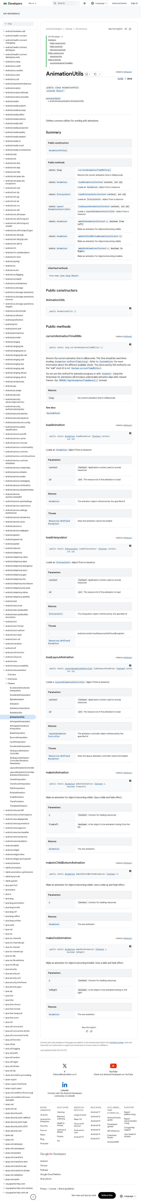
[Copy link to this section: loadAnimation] (67, 425)
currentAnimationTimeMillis (93, 170)
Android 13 (95, 1129)
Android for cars (79, 1131)
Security (44, 1126)
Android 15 (95, 1121)
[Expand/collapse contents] (62, 36)
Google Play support (129, 1128)
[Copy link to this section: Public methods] (73, 327)
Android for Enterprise (45, 1120)
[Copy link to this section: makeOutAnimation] (74, 938)
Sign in (134, 3)
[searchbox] (18, 24)
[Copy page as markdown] (95, 74)
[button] (18, 31)
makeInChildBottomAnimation (93, 236)
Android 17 (95, 1112)
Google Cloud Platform (50, 1174)
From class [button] (63, 275)
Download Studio (111, 1136)
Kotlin (120, 78)
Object (59, 91)
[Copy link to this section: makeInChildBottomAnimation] (87, 863)
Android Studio (119, 3)
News (42, 1134)
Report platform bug (129, 1113)
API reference (11, 13)
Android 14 (95, 1125)
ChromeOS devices (79, 1124)
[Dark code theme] (130, 308)
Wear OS (78, 1119)
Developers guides (112, 1125)
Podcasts (44, 1143)
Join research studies (130, 1135)
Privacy (60, 1136)
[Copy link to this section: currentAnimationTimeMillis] (84, 336)
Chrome (43, 1165)
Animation (62, 182)
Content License (117, 1042)
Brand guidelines (66, 1189)
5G (58, 1141)
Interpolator (64, 194)
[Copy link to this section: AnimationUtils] (67, 300)
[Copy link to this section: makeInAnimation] (71, 772)
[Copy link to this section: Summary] (64, 132)
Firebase (44, 1170)
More (31, 3)
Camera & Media (61, 1130)
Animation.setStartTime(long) (71, 361)
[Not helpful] (130, 29)
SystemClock (106, 361)
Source (43, 1130)
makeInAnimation (87, 221)
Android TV (79, 1137)
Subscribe (107, 1195)
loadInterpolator (87, 194)
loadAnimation (85, 182)
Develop (69, 29)
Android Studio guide (114, 1118)
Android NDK (113, 1142)
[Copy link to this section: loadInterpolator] (70, 537)
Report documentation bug (130, 1120)
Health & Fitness (60, 1124)
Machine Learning (61, 1117)
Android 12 (95, 1134)
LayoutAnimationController (59, 207)
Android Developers (54, 29)
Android (44, 1115)
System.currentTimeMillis (85, 368)
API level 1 (128, 72)
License (52, 1189)
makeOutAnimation (87, 248)
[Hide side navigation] (33, 1197)
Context (99, 182)
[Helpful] (126, 29)
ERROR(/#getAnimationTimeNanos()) (78, 380)
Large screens (80, 1115)
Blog (42, 1139)
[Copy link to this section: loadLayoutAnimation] (76, 657)
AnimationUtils (57, 150)
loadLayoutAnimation (89, 206)
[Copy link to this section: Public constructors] (80, 290)
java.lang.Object (53, 98)
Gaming (60, 1112)
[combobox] (66, 3)
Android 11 (95, 1138)
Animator (106, 373)
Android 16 (95, 1116)
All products (45, 1179)
